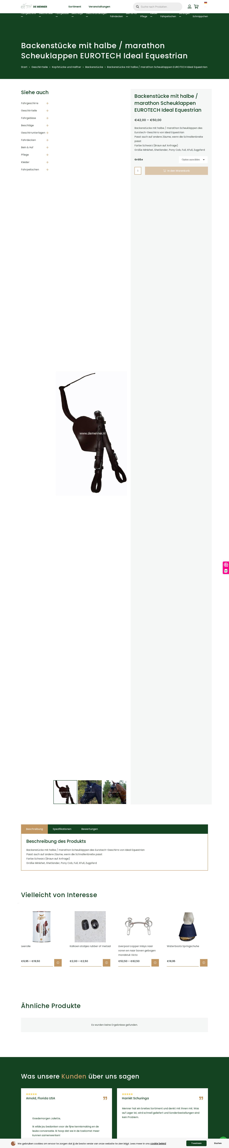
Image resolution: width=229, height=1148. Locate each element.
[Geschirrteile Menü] (40, 16)
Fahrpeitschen (30, 169)
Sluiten (218, 1143)
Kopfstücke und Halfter (66, 67)
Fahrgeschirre (29, 103)
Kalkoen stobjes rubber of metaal (90, 946)
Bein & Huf (27, 147)
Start (24, 67)
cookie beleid (158, 1143)
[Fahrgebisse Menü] (57, 16)
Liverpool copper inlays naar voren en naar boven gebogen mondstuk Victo (137, 950)
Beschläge (27, 125)
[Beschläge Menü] (73, 16)
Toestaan (196, 1143)
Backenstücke (94, 67)
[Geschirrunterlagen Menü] (87, 16)
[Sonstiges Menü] (180, 16)
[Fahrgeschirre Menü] (22, 16)
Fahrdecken (28, 140)
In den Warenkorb (178, 171)
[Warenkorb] (196, 6)
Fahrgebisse (28, 118)
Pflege (25, 154)
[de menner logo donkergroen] (34, 6)
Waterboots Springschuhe (183, 946)
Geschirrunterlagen (33, 132)
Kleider (25, 162)
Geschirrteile (39, 67)
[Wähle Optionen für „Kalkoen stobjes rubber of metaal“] (106, 963)
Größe (138, 159)
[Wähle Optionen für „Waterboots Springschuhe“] (204, 963)
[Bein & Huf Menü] (127, 16)
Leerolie (26, 946)
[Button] (189, 6)
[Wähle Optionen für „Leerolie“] (58, 963)
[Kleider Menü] (151, 16)
